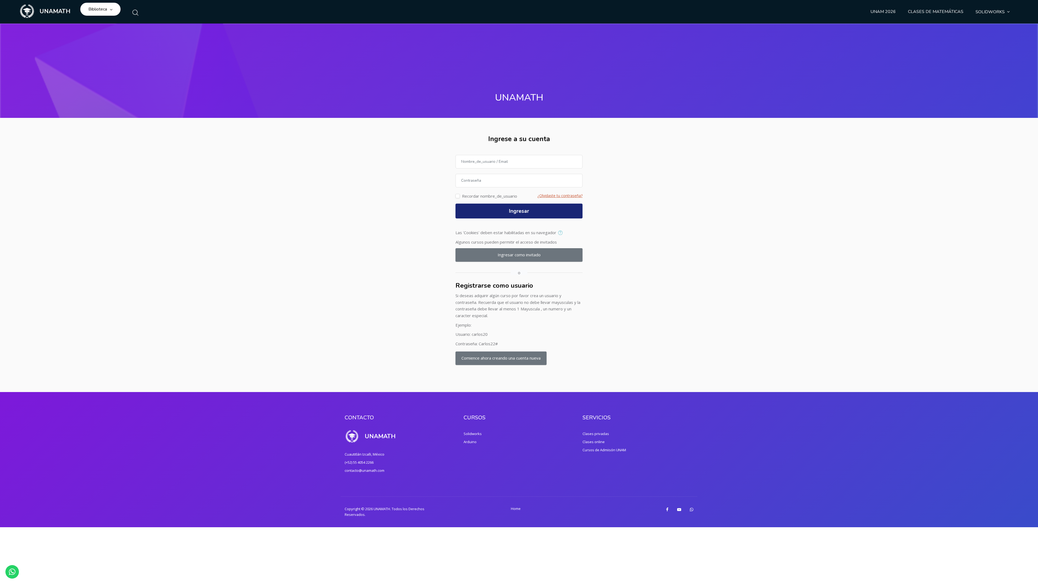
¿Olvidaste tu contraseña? (560, 195)
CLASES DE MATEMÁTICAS (935, 12)
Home (516, 508)
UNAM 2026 (883, 12)
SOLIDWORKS (990, 12)
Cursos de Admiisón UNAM (604, 449)
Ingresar (519, 211)
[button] (561, 233)
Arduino (470, 441)
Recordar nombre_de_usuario (489, 196)
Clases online (594, 441)
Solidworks (473, 433)
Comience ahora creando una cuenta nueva (501, 358)
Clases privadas (596, 433)
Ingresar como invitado (519, 254)
